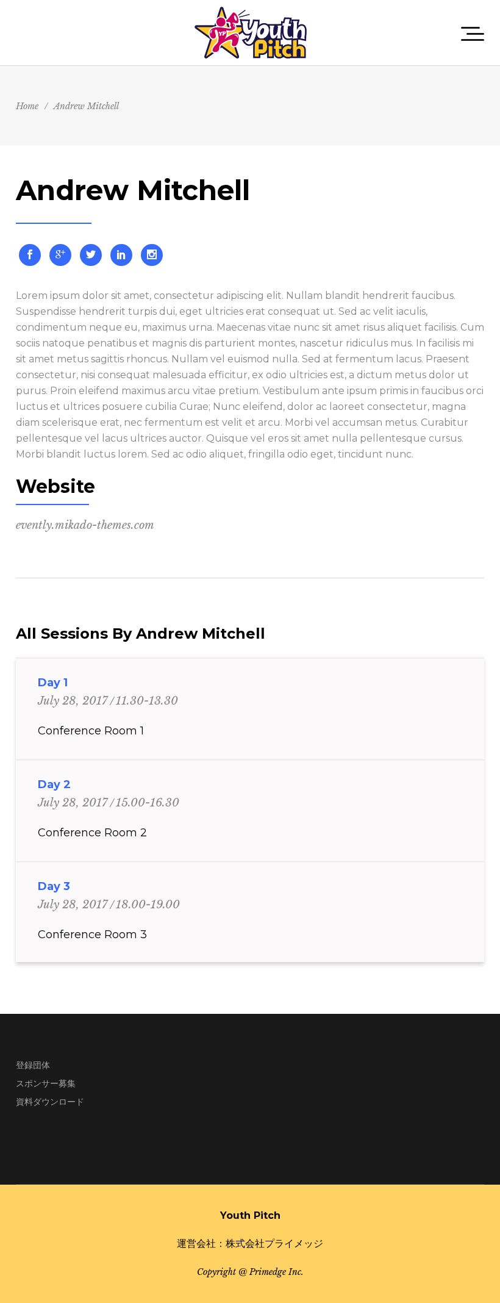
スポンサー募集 (46, 1083)
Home (27, 106)
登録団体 (33, 1065)
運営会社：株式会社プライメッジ (250, 1243)
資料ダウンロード (50, 1101)
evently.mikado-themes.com (85, 525)
